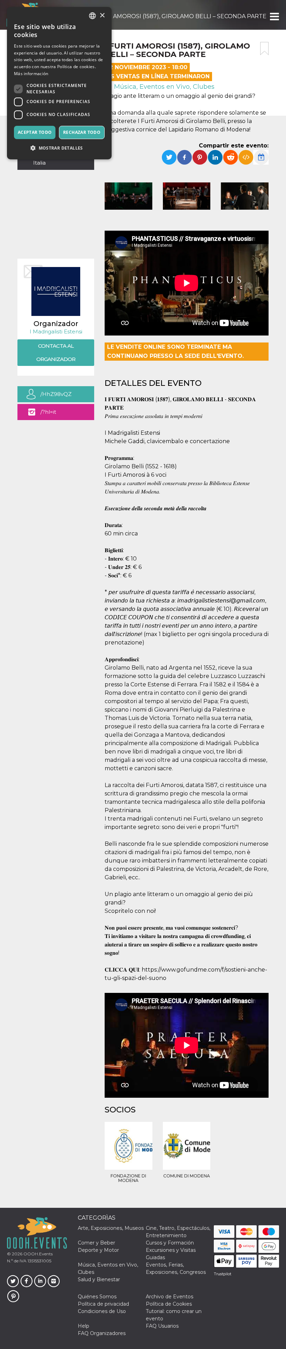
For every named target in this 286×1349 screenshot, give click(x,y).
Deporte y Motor (98, 1250)
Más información (31, 74)
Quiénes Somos (97, 1296)
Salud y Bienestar (99, 1279)
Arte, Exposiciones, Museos (111, 1228)
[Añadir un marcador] (264, 48)
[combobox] (92, 15)
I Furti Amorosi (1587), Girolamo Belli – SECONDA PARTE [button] (178, 16)
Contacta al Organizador (55, 352)
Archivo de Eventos (169, 1296)
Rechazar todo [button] (81, 132)
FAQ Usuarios (162, 1326)
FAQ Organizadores (102, 1333)
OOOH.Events (37, 1253)
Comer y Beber (96, 1243)
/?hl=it (48, 412)
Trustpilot (222, 1273)
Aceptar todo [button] (35, 132)
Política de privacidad (103, 1304)
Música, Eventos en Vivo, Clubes (163, 87)
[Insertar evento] (246, 157)
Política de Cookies (169, 1304)
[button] (274, 16)
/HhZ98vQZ (56, 394)
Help (83, 1326)
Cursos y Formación (170, 1243)
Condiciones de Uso (102, 1311)
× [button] (102, 15)
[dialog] (59, 83)
